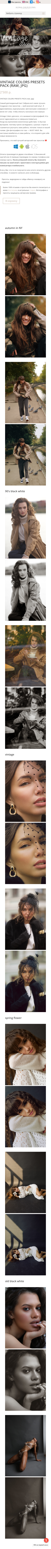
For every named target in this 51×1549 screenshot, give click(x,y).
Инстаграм (12, 190)
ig (39, 2)
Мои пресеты (16, 2)
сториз (32, 190)
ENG (26, 2)
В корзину (11, 200)
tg (34, 2)
